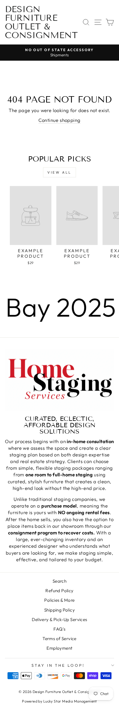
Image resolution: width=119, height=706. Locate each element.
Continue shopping (59, 120)
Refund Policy (59, 590)
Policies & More (59, 600)
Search (59, 581)
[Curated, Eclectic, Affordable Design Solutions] (59, 380)
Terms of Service (59, 638)
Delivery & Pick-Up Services (59, 619)
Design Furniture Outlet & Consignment (41, 22)
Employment (59, 648)
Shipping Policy (59, 610)
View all (59, 172)
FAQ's (59, 629)
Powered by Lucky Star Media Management (59, 701)
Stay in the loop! (58, 665)
